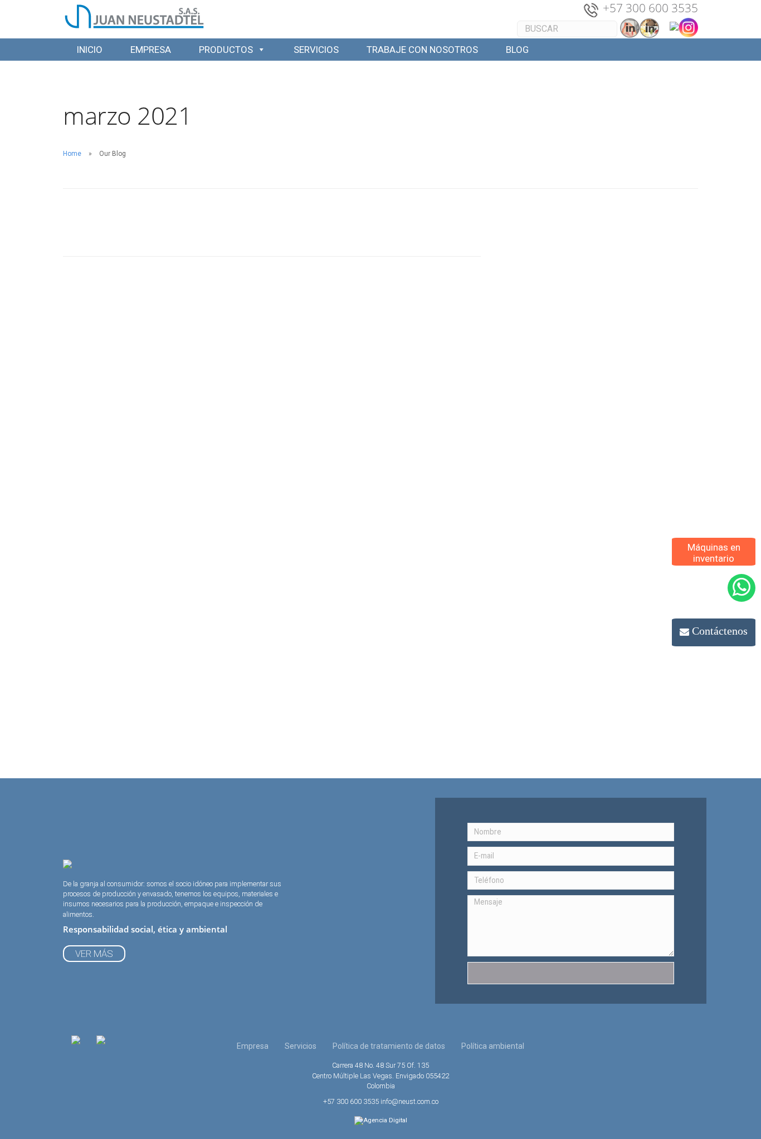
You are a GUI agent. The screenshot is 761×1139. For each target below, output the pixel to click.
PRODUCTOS (226, 49)
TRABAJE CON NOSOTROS (422, 49)
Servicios (300, 1046)
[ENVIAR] (570, 973)
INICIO (90, 49)
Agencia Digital (385, 1120)
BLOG (517, 49)
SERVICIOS (316, 49)
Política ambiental (492, 1046)
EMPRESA (150, 49)
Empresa (253, 1046)
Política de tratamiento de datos (389, 1046)
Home (72, 154)
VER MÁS (94, 953)
